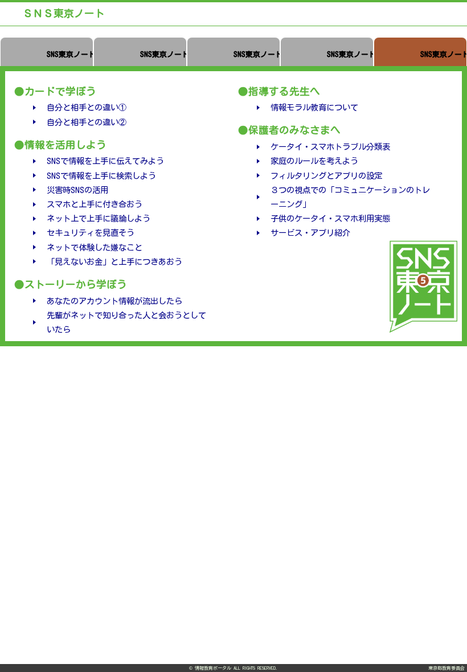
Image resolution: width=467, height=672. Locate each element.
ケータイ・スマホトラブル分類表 (330, 146)
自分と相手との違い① (86, 107)
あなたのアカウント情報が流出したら (114, 301)
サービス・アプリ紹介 (310, 232)
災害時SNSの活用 (77, 190)
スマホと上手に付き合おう (94, 204)
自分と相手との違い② (86, 122)
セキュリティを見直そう (90, 232)
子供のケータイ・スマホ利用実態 (330, 218)
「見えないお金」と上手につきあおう (114, 261)
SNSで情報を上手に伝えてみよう (105, 161)
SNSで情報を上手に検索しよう (101, 175)
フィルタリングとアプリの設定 (326, 175)
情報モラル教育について (314, 107)
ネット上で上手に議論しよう (98, 218)
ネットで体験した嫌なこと (94, 247)
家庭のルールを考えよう (314, 161)
